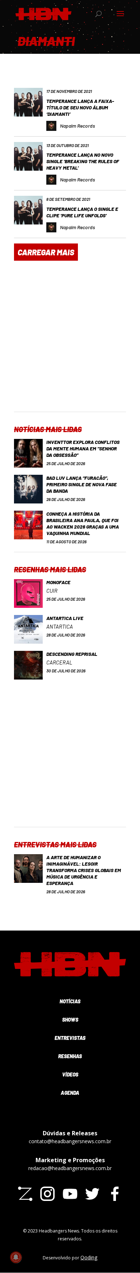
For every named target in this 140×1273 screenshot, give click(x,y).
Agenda (70, 1093)
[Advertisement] (70, 341)
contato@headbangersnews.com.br (70, 1141)
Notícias (70, 1001)
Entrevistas (70, 1038)
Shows (70, 1020)
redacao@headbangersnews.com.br (70, 1168)
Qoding (88, 1257)
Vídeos (70, 1074)
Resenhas (70, 1056)
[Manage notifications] (16, 1257)
